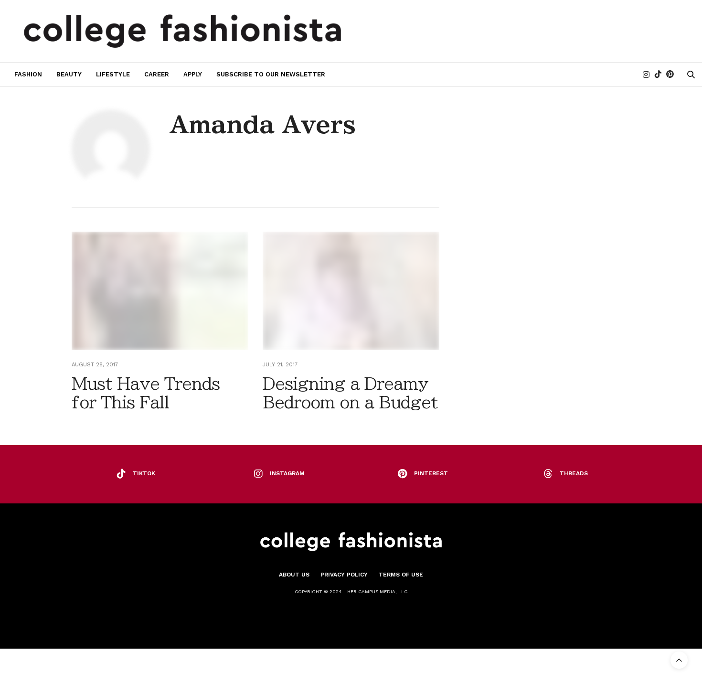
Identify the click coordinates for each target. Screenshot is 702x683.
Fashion (28, 74)
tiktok (144, 473)
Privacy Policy (344, 574)
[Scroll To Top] (679, 660)
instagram (287, 473)
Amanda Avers (262, 124)
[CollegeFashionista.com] (182, 31)
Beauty (69, 74)
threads (574, 473)
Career (156, 74)
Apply (192, 74)
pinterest (431, 473)
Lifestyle (113, 74)
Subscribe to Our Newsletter (270, 74)
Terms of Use (401, 574)
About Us (294, 574)
